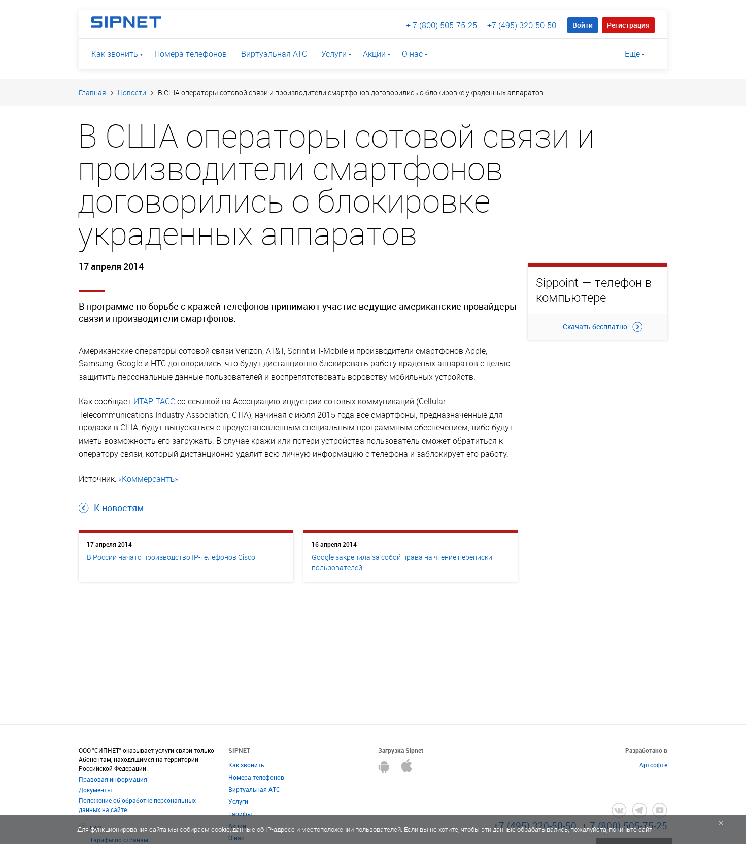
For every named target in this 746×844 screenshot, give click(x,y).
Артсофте (653, 765)
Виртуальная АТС (274, 53)
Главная (92, 92)
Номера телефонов (190, 53)
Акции (374, 53)
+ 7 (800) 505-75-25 (441, 25)
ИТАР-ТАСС (154, 401)
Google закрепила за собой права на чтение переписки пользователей (402, 562)
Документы (95, 790)
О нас (412, 53)
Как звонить (114, 53)
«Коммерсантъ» (148, 478)
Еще (632, 53)
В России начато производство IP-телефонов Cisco (171, 557)
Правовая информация (113, 779)
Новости (132, 92)
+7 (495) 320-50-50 (521, 25)
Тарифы (240, 813)
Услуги (334, 53)
